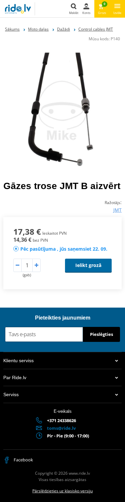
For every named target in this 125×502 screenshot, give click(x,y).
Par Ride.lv (14, 377)
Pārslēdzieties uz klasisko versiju (62, 491)
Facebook (23, 460)
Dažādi (63, 29)
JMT (117, 210)
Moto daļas (38, 29)
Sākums (12, 29)
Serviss (11, 394)
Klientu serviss (18, 360)
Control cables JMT (95, 29)
